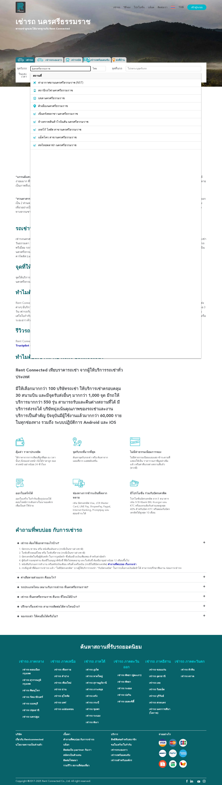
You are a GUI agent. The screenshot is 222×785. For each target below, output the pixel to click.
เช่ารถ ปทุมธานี (31, 710)
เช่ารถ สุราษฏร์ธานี (96, 683)
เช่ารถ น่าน (60, 689)
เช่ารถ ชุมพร (93, 709)
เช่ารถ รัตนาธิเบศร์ (33, 697)
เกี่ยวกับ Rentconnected (29, 739)
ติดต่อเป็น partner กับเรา (77, 750)
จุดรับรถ (22, 68)
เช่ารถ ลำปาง (61, 676)
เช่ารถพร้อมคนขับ (120, 755)
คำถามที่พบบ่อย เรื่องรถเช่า (122, 564)
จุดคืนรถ (117, 68)
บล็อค (151, 7)
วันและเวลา (22, 75)
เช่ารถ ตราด (187, 676)
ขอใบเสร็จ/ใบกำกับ (121, 745)
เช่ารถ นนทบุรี (30, 703)
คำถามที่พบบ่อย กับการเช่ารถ (78, 739)
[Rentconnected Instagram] (204, 781)
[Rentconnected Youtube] (199, 781)
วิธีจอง (126, 7)
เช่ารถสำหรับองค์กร (121, 760)
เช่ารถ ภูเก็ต (92, 670)
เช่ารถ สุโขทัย (61, 696)
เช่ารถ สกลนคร (157, 702)
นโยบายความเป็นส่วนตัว (29, 745)
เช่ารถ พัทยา (124, 682)
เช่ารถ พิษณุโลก (31, 690)
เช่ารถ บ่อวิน (124, 695)
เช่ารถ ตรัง (91, 696)
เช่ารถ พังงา (92, 722)
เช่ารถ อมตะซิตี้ (126, 701)
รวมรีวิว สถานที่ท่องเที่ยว (76, 765)
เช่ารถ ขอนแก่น (157, 670)
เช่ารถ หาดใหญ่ (94, 676)
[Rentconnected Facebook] (186, 781)
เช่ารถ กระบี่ (92, 702)
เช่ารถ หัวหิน (188, 670)
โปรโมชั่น (139, 7)
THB (181, 7)
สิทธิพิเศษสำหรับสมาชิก (123, 739)
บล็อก (66, 745)
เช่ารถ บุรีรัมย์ (156, 696)
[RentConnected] (20, 12)
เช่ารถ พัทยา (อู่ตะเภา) (130, 675)
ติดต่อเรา (162, 7)
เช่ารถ (116, 7)
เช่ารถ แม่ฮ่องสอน (64, 709)
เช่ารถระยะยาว (119, 750)
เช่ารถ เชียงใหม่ (62, 683)
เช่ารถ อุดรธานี (157, 676)
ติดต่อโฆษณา (70, 760)
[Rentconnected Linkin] (192, 781)
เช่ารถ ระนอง (93, 716)
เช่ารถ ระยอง (125, 688)
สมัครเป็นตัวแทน (72, 755)
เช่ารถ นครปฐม (31, 717)
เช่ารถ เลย (154, 683)
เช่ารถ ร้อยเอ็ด (157, 689)
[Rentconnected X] (196, 781)
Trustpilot (23, 345)
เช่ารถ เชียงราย (62, 670)
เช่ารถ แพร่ (60, 702)
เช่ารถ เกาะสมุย (94, 689)
